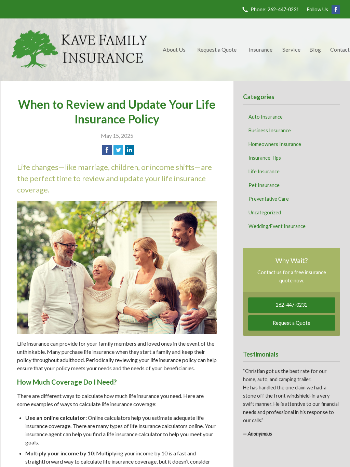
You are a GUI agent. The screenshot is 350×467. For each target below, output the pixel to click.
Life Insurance (264, 171)
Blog (315, 49)
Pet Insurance (264, 185)
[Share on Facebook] (107, 150)
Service (291, 49)
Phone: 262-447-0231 (275, 9)
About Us (174, 49)
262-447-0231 (291, 305)
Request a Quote (217, 49)
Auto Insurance (265, 117)
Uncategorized (264, 212)
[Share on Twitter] (118, 150)
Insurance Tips (264, 158)
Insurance (260, 49)
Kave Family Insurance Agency (79, 49)
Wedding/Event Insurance (277, 226)
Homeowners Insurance (274, 144)
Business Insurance (269, 130)
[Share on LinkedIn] (129, 150)
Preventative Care (268, 199)
